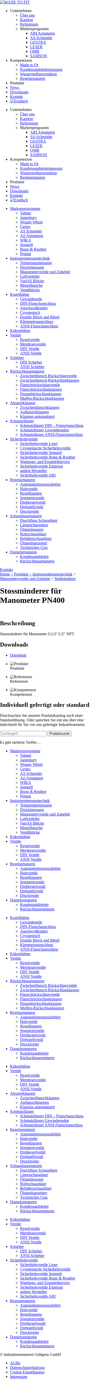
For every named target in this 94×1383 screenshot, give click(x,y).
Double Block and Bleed (39, 317)
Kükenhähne (20, 330)
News (14, 87)
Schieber (17, 358)
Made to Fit (29, 65)
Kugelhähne (19, 294)
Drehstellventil (31, 507)
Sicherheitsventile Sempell (41, 452)
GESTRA (38, 42)
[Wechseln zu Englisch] (19, 101)
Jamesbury (28, 217)
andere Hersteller (33, 471)
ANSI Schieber (32, 367)
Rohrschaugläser (33, 534)
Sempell (26, 245)
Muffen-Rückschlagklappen (42, 398)
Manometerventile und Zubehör (45, 272)
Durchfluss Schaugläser (38, 520)
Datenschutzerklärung (27, 1367)
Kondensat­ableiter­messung (41, 69)
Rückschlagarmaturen (37, 561)
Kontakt (16, 96)
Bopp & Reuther (33, 249)
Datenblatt (18, 655)
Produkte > (23, 574)
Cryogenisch (30, 312)
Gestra (25, 226)
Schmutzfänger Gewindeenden (44, 430)
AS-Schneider (41, 38)
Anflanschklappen (34, 412)
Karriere (26, 20)
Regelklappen (31, 493)
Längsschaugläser (34, 525)
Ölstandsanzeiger (33, 543)
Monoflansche (31, 285)
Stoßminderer (65, 579)
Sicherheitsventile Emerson (41, 466)
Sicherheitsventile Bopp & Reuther (47, 457)
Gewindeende (31, 299)
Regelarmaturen (22, 480)
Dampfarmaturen (23, 552)
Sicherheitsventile (24, 439)
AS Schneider (31, 231)
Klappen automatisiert (37, 416)
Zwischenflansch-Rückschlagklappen (49, 380)
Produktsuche (59, 733)
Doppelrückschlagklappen (40, 394)
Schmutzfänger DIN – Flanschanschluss (51, 425)
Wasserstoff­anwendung (38, 74)
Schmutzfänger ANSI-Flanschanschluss (51, 434)
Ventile (15, 335)
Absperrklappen (22, 403)
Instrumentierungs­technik (30, 258)
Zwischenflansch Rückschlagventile (48, 376)
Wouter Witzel (31, 222)
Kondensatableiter (34, 556)
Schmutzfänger (22, 421)
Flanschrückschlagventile (40, 385)
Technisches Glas (34, 547)
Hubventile (29, 489)
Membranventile (33, 344)
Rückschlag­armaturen (27, 371)
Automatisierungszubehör (40, 484)
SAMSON (38, 56)
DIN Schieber (31, 362)
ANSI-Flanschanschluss (39, 326)
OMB (34, 51)
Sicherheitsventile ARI (38, 475)
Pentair (25, 254)
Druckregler (29, 511)
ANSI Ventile (31, 353)
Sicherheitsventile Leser (39, 443)
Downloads (19, 92)
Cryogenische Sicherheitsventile (45, 448)
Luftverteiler (30, 276)
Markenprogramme (25, 208)
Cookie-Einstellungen (27, 1372)
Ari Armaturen (31, 236)
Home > (7, 574)
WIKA (25, 240)
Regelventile (30, 339)
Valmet (25, 213)
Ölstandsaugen (31, 529)
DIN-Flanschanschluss (38, 303)
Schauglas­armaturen (26, 516)
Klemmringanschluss (36, 321)
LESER (36, 47)
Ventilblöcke (30, 290)
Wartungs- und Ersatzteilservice (45, 461)
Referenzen (29, 24)
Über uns (27, 15)
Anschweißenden (34, 308)
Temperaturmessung (36, 263)
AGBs (15, 1363)
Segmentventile (32, 498)
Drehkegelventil (32, 502)
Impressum (18, 1376)
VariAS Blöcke (32, 281)
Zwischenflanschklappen (39, 407)
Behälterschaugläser (36, 538)
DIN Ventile (29, 349)
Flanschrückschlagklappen (41, 389)
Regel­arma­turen (32, 78)
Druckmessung (32, 267)
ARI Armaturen (42, 33)
